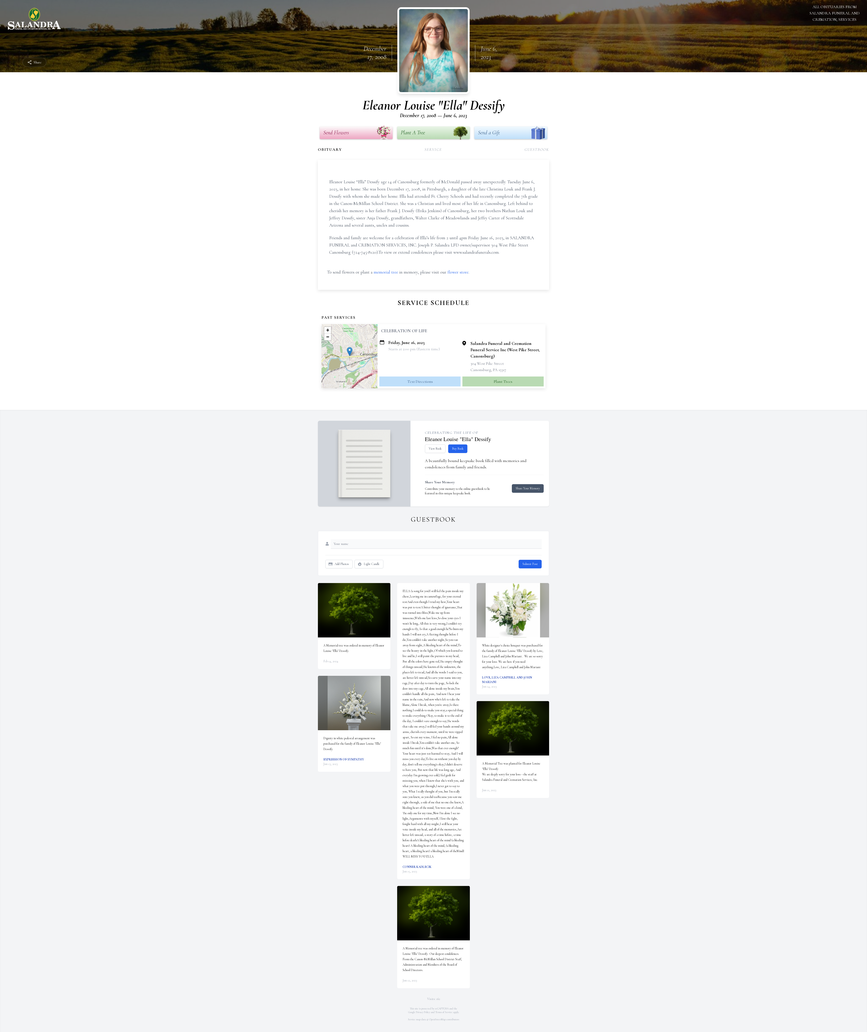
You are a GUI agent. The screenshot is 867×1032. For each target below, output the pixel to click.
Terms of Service (443, 1012)
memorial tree (386, 272)
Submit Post (530, 564)
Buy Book (458, 449)
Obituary (330, 149)
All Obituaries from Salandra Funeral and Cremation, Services (834, 13)
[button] (349, 351)
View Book (435, 449)
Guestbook (536, 149)
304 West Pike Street (487, 363)
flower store (457, 272)
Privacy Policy (423, 1012)
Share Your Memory (528, 488)
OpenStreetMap (437, 1019)
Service (433, 149)
